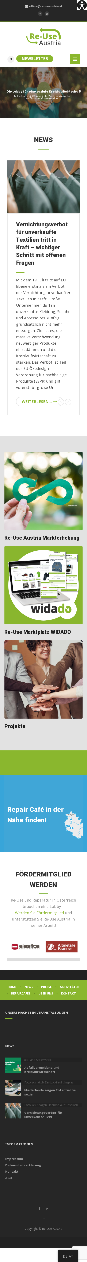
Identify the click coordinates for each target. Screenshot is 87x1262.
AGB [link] (8, 1178)
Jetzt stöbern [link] (65, 104)
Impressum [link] (14, 1159)
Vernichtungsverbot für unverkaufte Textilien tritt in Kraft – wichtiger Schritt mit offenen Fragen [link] (42, 243)
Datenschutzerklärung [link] (23, 1165)
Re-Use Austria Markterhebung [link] (41, 538)
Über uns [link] (45, 993)
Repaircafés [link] (20, 993)
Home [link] (12, 987)
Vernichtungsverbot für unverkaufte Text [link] (43, 1114)
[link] (82, 5)
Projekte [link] (14, 726)
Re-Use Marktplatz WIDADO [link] (37, 632)
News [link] (28, 987)
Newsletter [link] (35, 58)
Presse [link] (46, 987)
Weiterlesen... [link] (37, 401)
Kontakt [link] (68, 993)
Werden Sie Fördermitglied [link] (39, 912)
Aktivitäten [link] (70, 987)
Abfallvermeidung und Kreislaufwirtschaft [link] (41, 1069)
